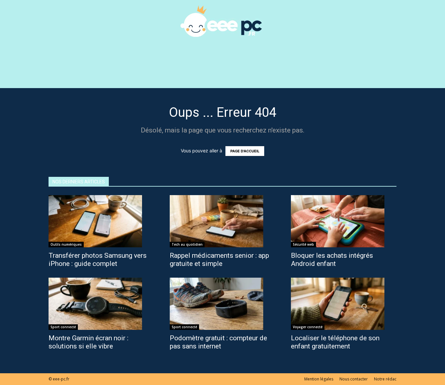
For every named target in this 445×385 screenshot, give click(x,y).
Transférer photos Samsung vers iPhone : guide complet (98, 260)
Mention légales (318, 379)
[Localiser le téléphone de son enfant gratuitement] (343, 304)
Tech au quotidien (187, 244)
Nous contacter (353, 379)
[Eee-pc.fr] (222, 21)
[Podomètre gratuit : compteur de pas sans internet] (222, 304)
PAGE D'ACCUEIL (244, 151)
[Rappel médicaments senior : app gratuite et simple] (222, 221)
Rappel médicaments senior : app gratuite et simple (219, 260)
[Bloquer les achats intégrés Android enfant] (343, 221)
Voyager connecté (308, 327)
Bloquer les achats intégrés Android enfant (332, 260)
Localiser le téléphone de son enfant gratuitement (335, 342)
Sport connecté (63, 327)
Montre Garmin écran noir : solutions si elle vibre (88, 342)
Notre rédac (385, 379)
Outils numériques (66, 244)
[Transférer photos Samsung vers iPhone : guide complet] (101, 221)
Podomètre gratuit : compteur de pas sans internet (218, 342)
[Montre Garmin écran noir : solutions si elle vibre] (101, 304)
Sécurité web (303, 244)
